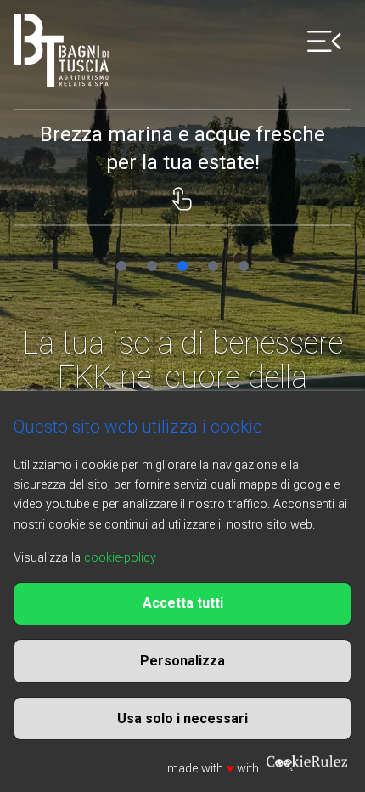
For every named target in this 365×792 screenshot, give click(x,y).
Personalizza (182, 661)
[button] (121, 266)
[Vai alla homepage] (61, 50)
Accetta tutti (183, 603)
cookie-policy (120, 558)
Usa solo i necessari (182, 718)
